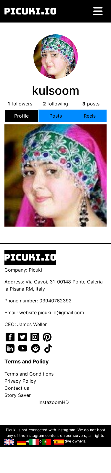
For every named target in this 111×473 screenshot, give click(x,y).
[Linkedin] (10, 348)
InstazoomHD (53, 402)
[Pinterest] (47, 336)
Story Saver (17, 395)
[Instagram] (35, 336)
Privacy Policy (20, 381)
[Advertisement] (55, 176)
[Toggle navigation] (98, 11)
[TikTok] (48, 348)
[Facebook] (10, 336)
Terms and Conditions (29, 374)
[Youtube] (23, 348)
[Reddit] (36, 348)
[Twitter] (23, 336)
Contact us (16, 388)
